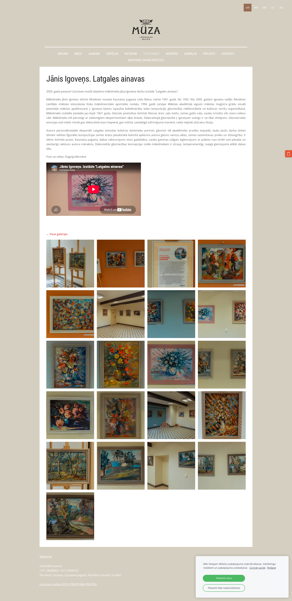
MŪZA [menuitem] (78, 53)
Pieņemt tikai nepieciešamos (224, 588)
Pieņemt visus (224, 578)
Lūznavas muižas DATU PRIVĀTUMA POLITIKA (68, 584)
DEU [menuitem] (264, 7)
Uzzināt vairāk (257, 567)
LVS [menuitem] (247, 7)
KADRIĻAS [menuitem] (190, 53)
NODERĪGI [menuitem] (172, 53)
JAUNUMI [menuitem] (94, 53)
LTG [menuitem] (281, 7)
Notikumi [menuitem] (131, 53)
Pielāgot (271, 567)
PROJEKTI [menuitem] (209, 53)
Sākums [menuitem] (63, 53)
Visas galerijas (59, 234)
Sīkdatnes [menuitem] (46, 556)
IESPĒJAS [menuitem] (112, 53)
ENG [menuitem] (256, 7)
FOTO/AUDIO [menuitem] (151, 53)
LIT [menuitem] (272, 7)
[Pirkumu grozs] (288, 153)
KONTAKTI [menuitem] (228, 53)
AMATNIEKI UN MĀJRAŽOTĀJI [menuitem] (146, 60)
